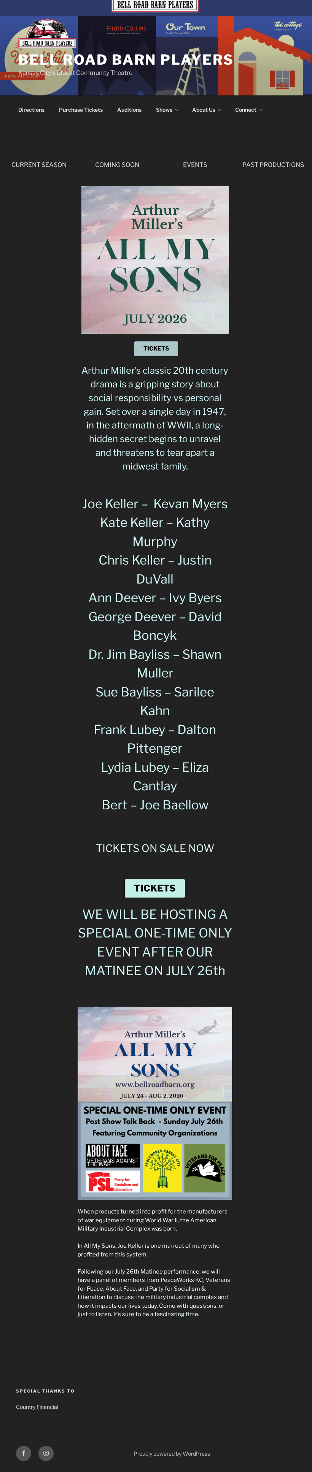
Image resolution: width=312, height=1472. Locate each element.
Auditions (129, 109)
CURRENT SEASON (39, 164)
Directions (31, 109)
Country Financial (37, 1407)
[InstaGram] (46, 1453)
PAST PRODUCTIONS (273, 164)
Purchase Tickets (81, 109)
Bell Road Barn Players (126, 59)
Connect (245, 109)
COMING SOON (117, 164)
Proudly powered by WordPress (172, 1453)
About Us (203, 109)
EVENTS (195, 164)
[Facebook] (23, 1453)
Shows (164, 109)
